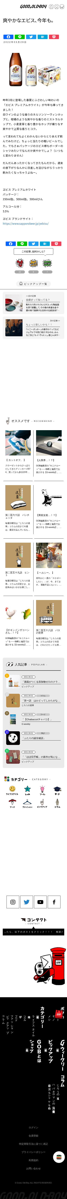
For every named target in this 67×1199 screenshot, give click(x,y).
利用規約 (33, 1160)
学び (20, 1015)
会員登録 (33, 1135)
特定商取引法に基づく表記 (33, 1143)
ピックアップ (7, 1023)
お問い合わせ (33, 1168)
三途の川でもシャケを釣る (49, 1096)
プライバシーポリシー (33, 1152)
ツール (24, 1017)
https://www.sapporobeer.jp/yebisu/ (26, 223)
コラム (3, 1018)
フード (16, 1017)
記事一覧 (37, 1014)
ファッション (11, 1023)
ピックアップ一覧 (35, 284)
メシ (49, 1017)
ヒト (58, 1017)
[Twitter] (31, 37)
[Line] (19, 37)
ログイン (33, 1127)
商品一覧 (27, 1047)
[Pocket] (54, 37)
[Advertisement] (33, 379)
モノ (53, 1017)
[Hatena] (42, 37)
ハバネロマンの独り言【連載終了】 (53, 1096)
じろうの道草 (58, 1089)
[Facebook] (8, 37)
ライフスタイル (33, 1025)
